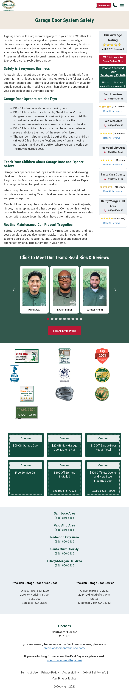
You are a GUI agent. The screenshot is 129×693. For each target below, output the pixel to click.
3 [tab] (56, 319)
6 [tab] (68, 319)
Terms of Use (29, 672)
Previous (14, 290)
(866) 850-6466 (115, 98)
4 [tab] (60, 319)
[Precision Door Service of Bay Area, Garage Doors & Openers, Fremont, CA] (14, 374)
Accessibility (70, 672)
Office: (35, 590)
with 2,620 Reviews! (113, 49)
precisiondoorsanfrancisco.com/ (64, 648)
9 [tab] (80, 319)
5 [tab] (64, 319)
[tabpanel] (34, 289)
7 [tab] (72, 319)
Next (115, 290)
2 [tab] (52, 319)
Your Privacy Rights (64, 678)
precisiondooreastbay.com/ (64, 660)
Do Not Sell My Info (94, 672)
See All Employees (64, 330)
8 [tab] (76, 319)
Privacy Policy (50, 672)
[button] (113, 108)
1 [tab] (48, 319)
